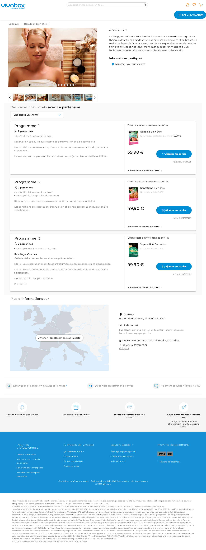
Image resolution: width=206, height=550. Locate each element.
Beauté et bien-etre (35, 23)
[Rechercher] (145, 5)
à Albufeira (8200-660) (133, 345)
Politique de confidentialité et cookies (110, 481)
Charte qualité (71, 456)
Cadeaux (14, 23)
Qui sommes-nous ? (74, 451)
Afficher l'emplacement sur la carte (59, 337)
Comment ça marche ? (122, 456)
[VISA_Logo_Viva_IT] (161, 455)
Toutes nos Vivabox (73, 461)
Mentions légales (139, 481)
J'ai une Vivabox (192, 14)
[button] (12, 55)
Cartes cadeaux (71, 466)
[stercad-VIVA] (170, 455)
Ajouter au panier (175, 153)
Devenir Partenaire (26, 454)
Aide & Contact (118, 461)
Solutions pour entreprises (30, 468)
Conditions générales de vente (73, 481)
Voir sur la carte (136, 64)
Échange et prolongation (123, 451)
